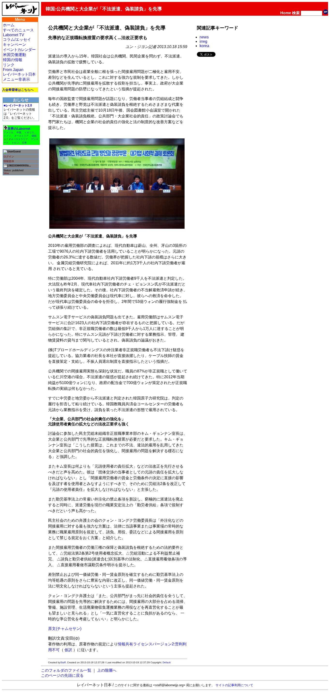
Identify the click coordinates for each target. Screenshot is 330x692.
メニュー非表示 (16, 79)
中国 (18, 132)
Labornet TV (13, 35)
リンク (8, 65)
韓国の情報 (12, 60)
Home (285, 13)
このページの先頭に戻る (62, 675)
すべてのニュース (18, 30)
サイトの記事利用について (234, 685)
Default (167, 662)
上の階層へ (106, 670)
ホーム (8, 25)
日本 (24, 142)
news (204, 37)
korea (204, 46)
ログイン (8, 156)
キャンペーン (14, 45)
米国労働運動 (14, 55)
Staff (63, 662)
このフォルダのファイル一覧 (66, 670)
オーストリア (21, 136)
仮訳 (68, 650)
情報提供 (8, 161)
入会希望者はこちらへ (18, 90)
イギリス (29, 132)
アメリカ (8, 132)
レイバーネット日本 (19, 74)
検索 (296, 13)
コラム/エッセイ (17, 39)
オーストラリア (19, 139)
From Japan (13, 70)
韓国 (34, 136)
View (6, 173)
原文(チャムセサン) (64, 629)
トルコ (15, 142)
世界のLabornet (18, 128)
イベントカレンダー (19, 50)
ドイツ (7, 136)
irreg (203, 41)
